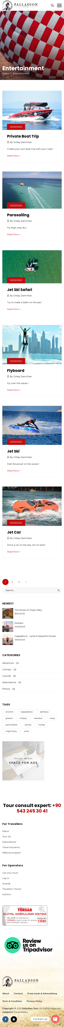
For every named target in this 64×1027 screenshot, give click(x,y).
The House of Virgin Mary (28, 610)
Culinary (6, 669)
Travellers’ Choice (11, 889)
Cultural (6, 676)
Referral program (11, 852)
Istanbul (19, 623)
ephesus (44, 711)
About (5, 831)
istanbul (38, 718)
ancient (9, 711)
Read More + (14, 155)
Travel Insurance (11, 847)
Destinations (9, 682)
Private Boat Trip (23, 136)
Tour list (6, 836)
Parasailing (18, 215)
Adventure (8, 663)
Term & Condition (12, 1001)
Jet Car (14, 532)
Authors (6, 894)
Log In (5, 878)
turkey (42, 724)
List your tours (10, 872)
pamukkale (11, 724)
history (23, 718)
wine (26, 731)
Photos (6, 688)
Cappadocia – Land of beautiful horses (35, 636)
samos (28, 724)
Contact (18, 993)
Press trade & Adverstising (42, 993)
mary (52, 718)
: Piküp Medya (15, 1012)
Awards (6, 883)
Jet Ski (13, 451)
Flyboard (15, 370)
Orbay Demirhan (23, 142)
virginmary (11, 731)
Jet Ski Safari (19, 289)
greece (9, 718)
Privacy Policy (34, 1001)
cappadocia (27, 711)
